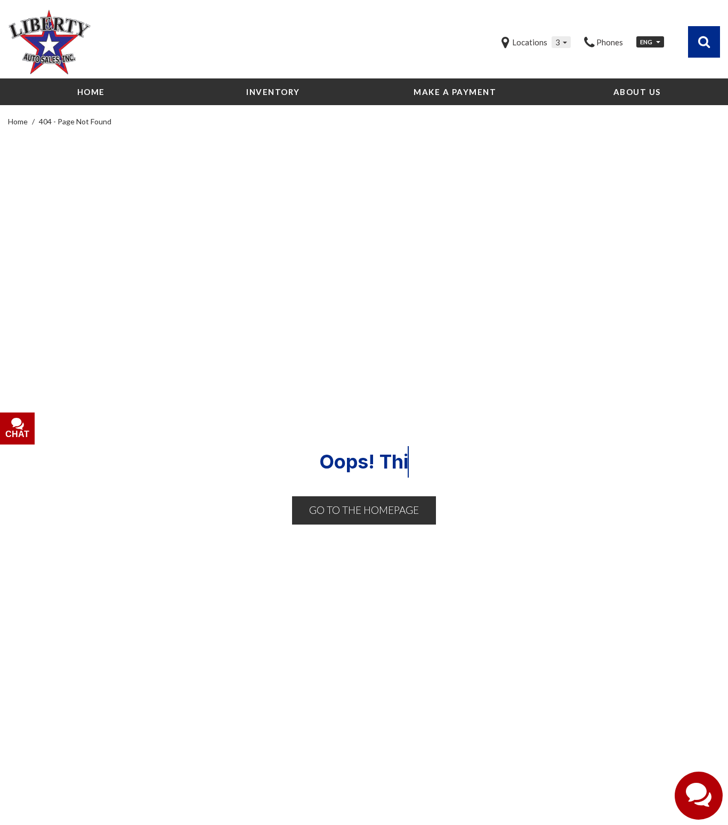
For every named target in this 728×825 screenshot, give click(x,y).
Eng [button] (646, 41)
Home (91, 92)
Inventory (273, 92)
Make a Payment (455, 92)
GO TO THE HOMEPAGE (364, 510)
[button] (704, 41)
